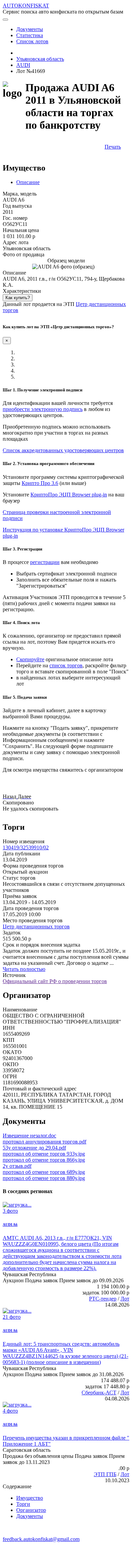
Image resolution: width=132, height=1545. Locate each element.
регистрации (45, 562)
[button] (10, 796)
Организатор (31, 1510)
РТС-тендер (102, 1299)
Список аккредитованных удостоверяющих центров (63, 450)
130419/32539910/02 (26, 847)
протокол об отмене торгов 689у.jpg (44, 1172)
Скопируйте (30, 659)
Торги (23, 1504)
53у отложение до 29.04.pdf (34, 1148)
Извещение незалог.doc (29, 1135)
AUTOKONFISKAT (26, 5)
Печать (113, 147)
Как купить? (17, 297)
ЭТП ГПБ (105, 1474)
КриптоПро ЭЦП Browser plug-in (68, 494)
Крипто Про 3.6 (40, 483)
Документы (29, 1516)
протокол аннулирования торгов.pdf (44, 1141)
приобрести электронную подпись (43, 409)
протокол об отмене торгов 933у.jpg (44, 1154)
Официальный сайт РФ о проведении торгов (55, 981)
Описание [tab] (28, 182)
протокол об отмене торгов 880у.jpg (44, 1178)
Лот (124, 1299)
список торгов (66, 665)
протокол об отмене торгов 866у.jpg (44, 1160)
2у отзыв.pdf (17, 1166)
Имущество (29, 1498)
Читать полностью (24, 969)
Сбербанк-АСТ (99, 1392)
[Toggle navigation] (5, 20)
